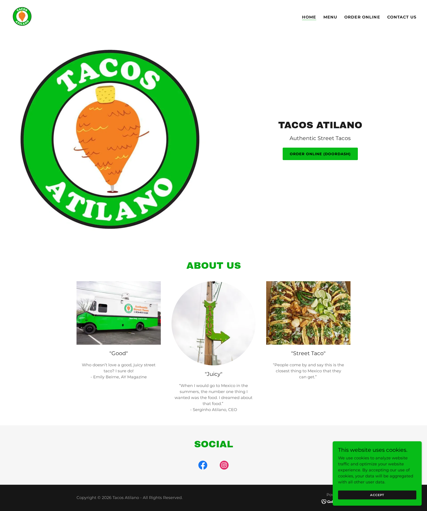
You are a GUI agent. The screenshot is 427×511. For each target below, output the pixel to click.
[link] (22, 16)
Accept (377, 495)
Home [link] (309, 17)
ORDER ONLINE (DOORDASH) (320, 154)
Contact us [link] (401, 17)
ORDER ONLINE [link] (362, 17)
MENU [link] (330, 17)
